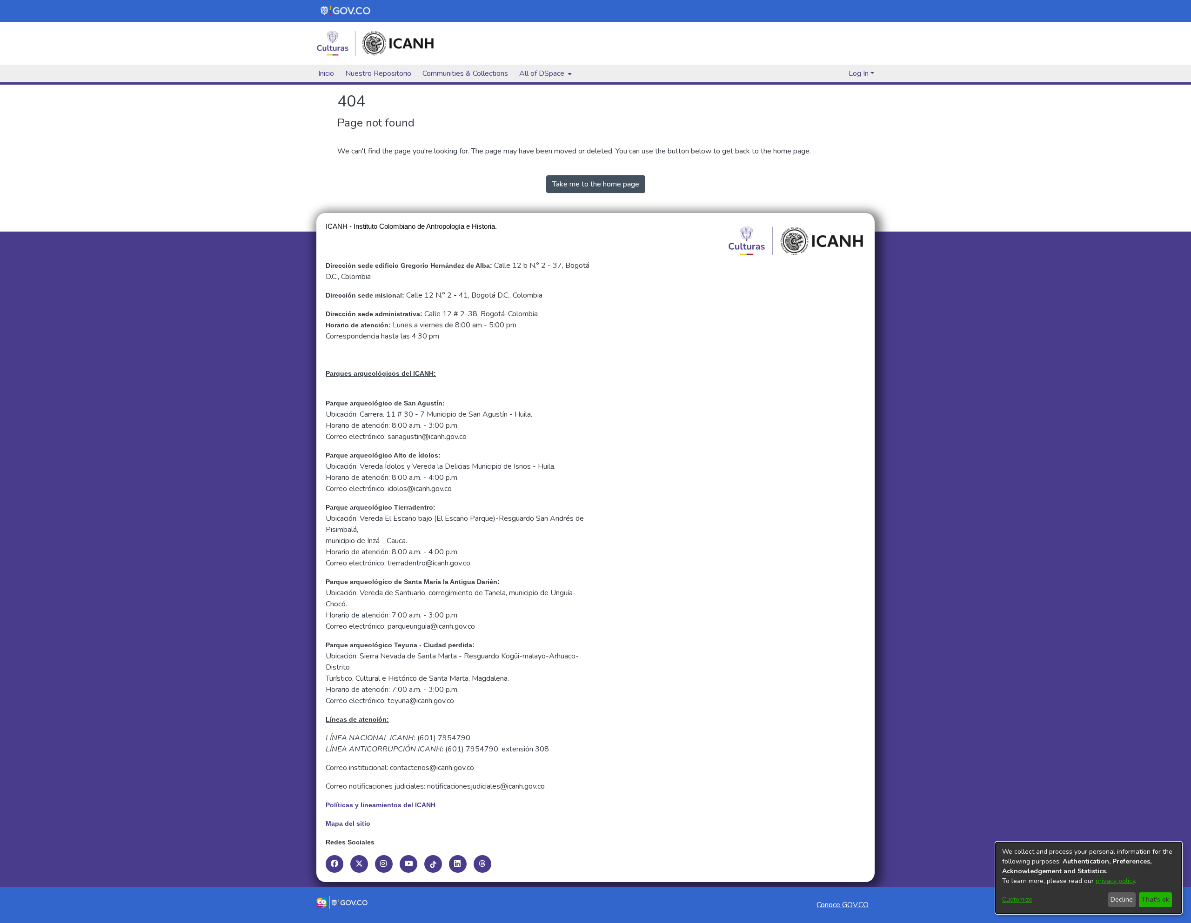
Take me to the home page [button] (595, 184)
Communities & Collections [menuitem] (465, 73)
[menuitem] (544, 73)
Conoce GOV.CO (842, 905)
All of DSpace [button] (541, 73)
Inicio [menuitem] (326, 73)
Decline (1122, 899)
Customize (1017, 899)
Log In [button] (859, 73)
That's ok (1155, 899)
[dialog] (1089, 878)
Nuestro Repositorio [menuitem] (378, 73)
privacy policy (1115, 881)
